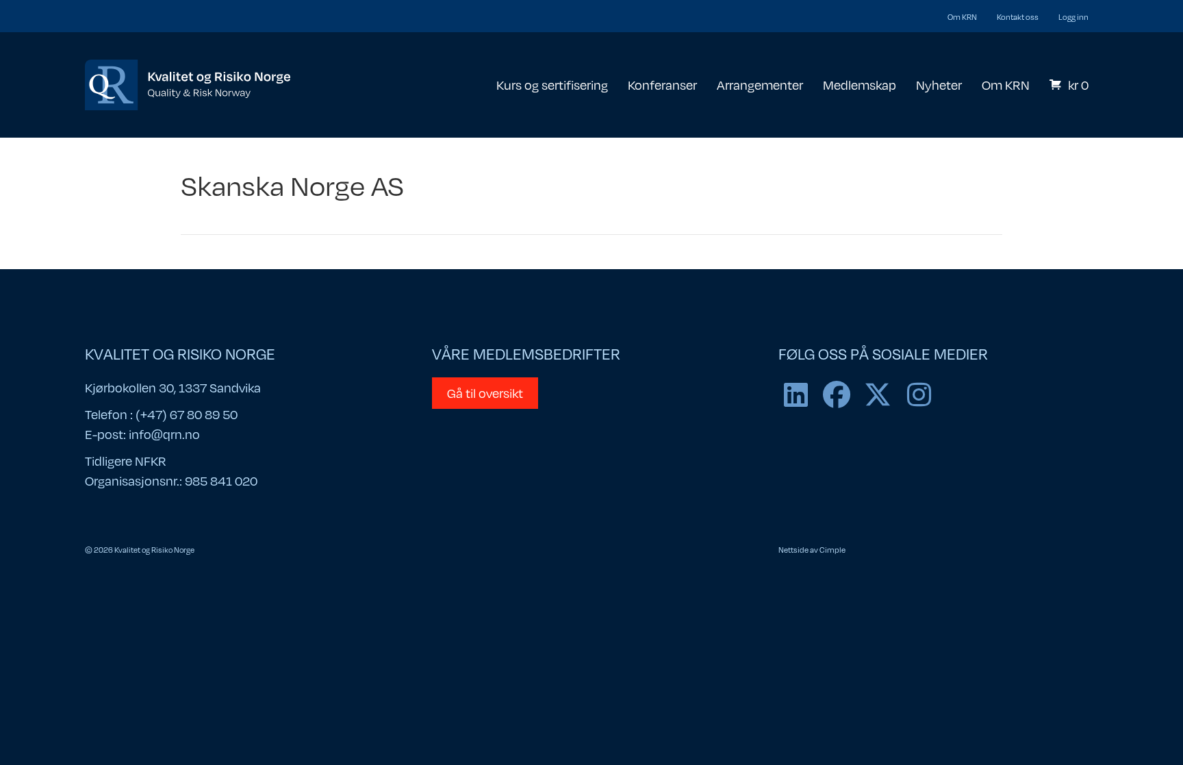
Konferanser (662, 84)
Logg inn (1073, 16)
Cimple (832, 549)
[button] (795, 394)
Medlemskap (859, 84)
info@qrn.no (164, 433)
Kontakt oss (1018, 16)
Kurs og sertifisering (552, 84)
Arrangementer (760, 84)
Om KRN (962, 16)
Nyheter (939, 84)
